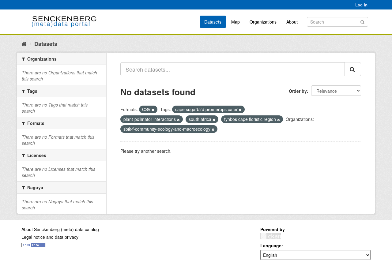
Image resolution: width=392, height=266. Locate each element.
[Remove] (153, 109)
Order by (298, 91)
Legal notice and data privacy (49, 237)
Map (235, 22)
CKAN (270, 236)
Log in (361, 5)
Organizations (263, 22)
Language (270, 245)
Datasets (212, 22)
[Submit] (362, 21)
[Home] (24, 43)
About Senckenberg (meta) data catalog (60, 229)
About (292, 22)
